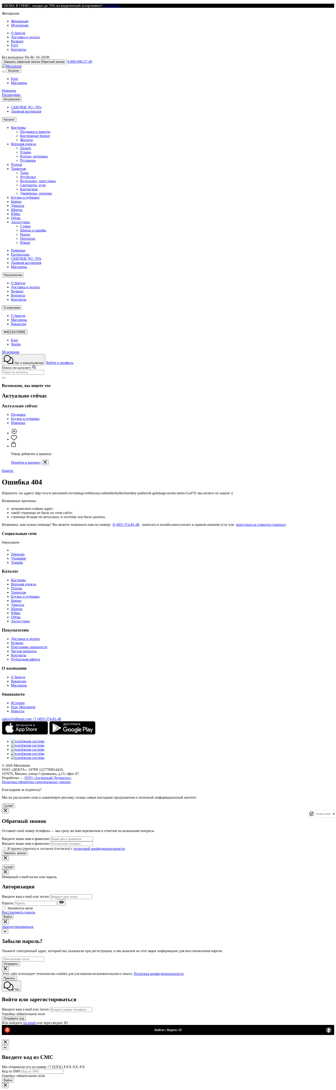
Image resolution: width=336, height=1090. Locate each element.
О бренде (18, 33)
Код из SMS (11, 1071)
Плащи (25, 152)
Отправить (11, 964)
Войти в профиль (59, 363)
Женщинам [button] (10, 13)
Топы (24, 173)
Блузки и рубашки (25, 197)
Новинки (9, 90)
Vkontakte (18, 558)
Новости (17, 711)
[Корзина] (13, 446)
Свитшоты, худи (33, 185)
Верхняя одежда (23, 144)
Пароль (7, 903)
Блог (14, 79)
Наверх (8, 471)
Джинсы (17, 206)
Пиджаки (18, 414)
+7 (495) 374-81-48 (46, 719)
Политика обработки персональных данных (36, 782)
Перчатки (27, 238)
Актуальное (12, 99)
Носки (25, 234)
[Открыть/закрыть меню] (3, 71)
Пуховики (28, 160)
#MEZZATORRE (15, 332)
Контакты (18, 49)
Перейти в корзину (26, 462)
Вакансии (18, 324)
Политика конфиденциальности (159, 974)
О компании (12, 307)
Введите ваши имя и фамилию (26, 839)
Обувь (16, 218)
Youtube (17, 562)
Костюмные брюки (35, 136)
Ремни (25, 243)
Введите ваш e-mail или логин (25, 896)
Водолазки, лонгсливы (38, 181)
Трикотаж (18, 169)
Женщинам (19, 21)
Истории (18, 703)
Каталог (13, 70)
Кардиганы (29, 189)
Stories (16, 344)
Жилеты (26, 140)
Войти (8, 917)
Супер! (8, 805)
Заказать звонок (15, 853)
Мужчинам (19, 25)
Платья (16, 164)
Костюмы (18, 127)
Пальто (25, 148)
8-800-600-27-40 (79, 61)
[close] (334, 813)
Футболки (28, 177)
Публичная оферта (25, 659)
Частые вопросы (24, 651)
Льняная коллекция (26, 111)
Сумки (25, 226)
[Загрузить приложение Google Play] (72, 733)
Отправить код (14, 1018)
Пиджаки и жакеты (35, 132)
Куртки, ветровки (34, 156)
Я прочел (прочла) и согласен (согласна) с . (66, 848)
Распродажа (11, 95)
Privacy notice (323, 813)
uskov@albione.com (17, 719)
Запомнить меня (20, 908)
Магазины (19, 83)
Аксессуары (20, 222)
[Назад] (5, 931)
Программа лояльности (29, 647)
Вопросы (18, 295)
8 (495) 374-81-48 (126, 525)
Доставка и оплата (25, 37)
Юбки (15, 214)
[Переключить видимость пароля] (61, 902)
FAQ (14, 45)
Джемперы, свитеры (36, 193)
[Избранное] (14, 439)
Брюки (16, 201)
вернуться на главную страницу (260, 525)
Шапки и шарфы (33, 230)
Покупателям (13, 275)
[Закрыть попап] (45, 462)
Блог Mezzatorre (23, 707)
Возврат (17, 41)
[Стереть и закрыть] (3, 378)
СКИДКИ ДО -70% (26, 107)
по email (29, 1023)
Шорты (16, 210)
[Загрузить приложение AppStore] (25, 733)
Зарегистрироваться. (18, 927)
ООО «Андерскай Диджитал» (47, 778)
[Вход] (14, 433)
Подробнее (111, 6)
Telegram (17, 554)
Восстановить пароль (18, 912)
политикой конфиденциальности (99, 848)
